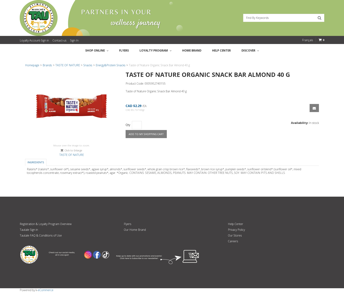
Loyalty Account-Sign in (34, 40)
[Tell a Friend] (314, 108)
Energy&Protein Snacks (110, 65)
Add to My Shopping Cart (146, 134)
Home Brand (191, 50)
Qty (128, 125)
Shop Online (95, 50)
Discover (248, 50)
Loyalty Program (154, 50)
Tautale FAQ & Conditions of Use (41, 235)
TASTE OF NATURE (67, 65)
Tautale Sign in (29, 230)
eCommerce (45, 290)
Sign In (74, 40)
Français (307, 40)
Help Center (221, 50)
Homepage (32, 65)
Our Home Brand (135, 230)
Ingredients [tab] (35, 162)
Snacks (87, 65)
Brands (47, 65)
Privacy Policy (236, 230)
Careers (233, 241)
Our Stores (235, 235)
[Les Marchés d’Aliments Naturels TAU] (94, 18)
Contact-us (59, 40)
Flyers (124, 50)
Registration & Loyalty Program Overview (46, 224)
